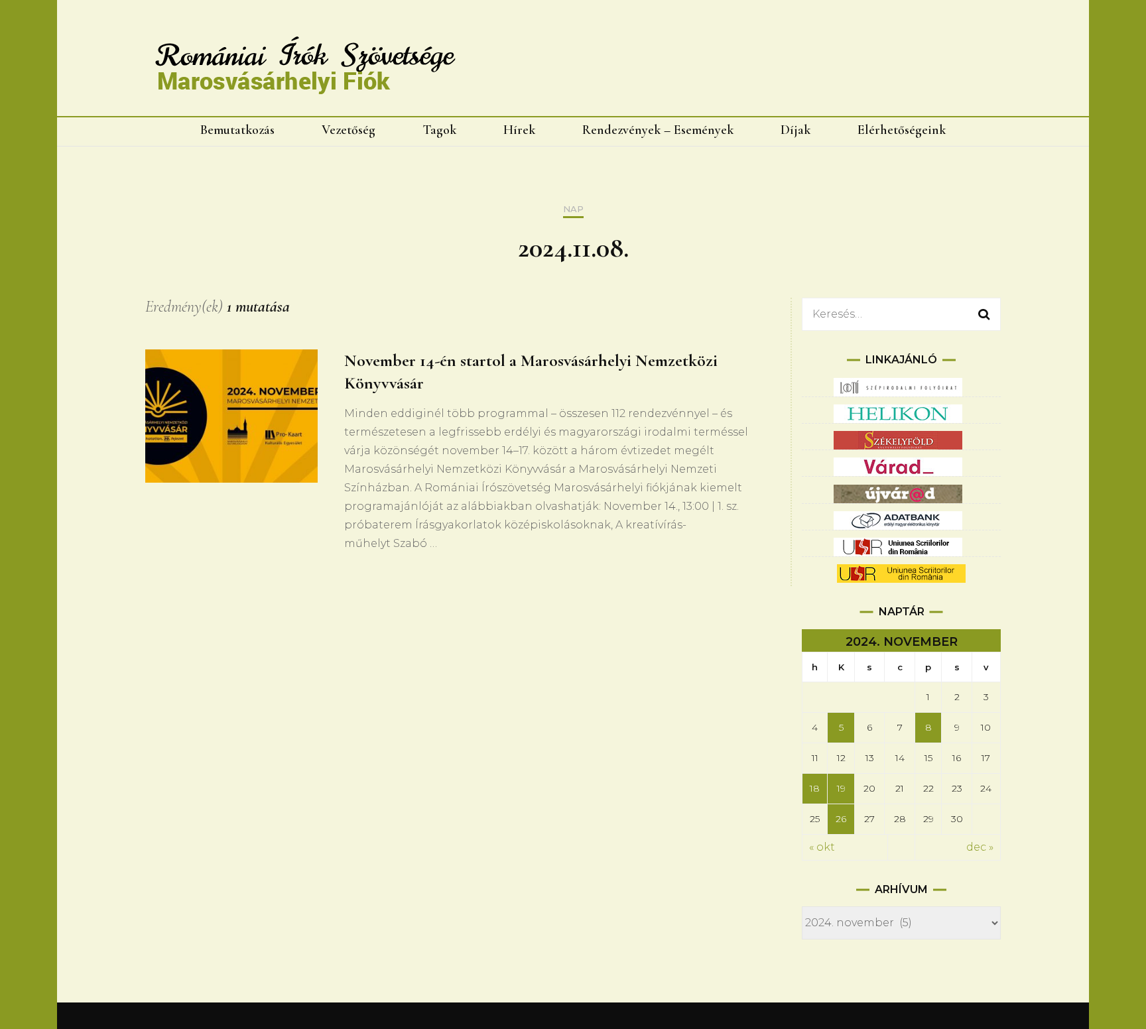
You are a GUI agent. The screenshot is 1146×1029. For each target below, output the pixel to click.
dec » (979, 847)
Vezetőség (348, 130)
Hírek (519, 130)
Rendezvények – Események (657, 130)
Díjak (795, 130)
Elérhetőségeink (902, 130)
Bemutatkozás (237, 130)
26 (841, 819)
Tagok (439, 130)
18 (815, 788)
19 (841, 788)
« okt (822, 847)
